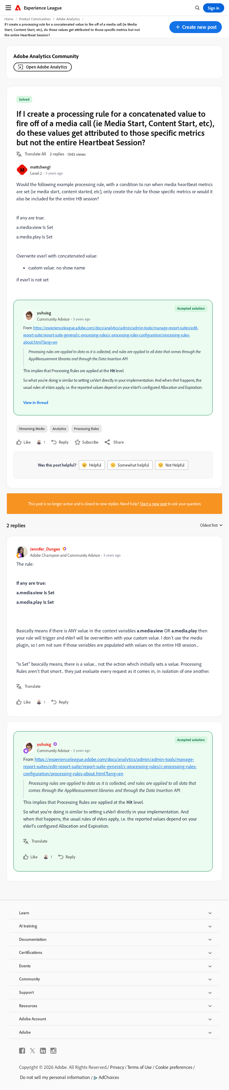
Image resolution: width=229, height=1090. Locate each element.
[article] (113, 626)
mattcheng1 (40, 166)
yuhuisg (44, 312)
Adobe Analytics (68, 19)
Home (8, 19)
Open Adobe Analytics (46, 67)
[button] (195, 27)
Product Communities (35, 19)
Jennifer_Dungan (45, 548)
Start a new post (153, 503)
